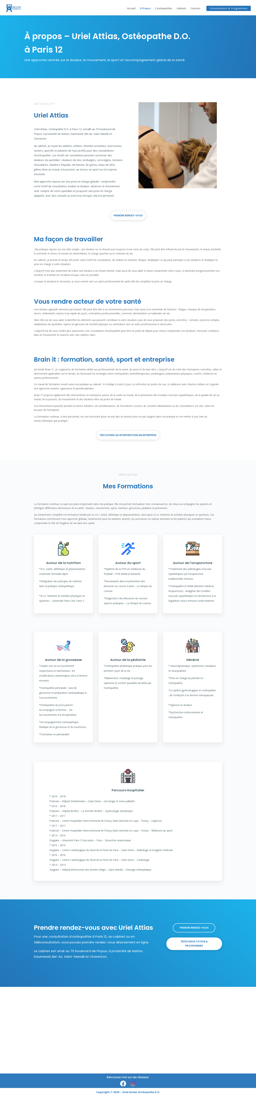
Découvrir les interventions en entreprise (128, 435)
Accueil (131, 8)
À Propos (145, 8)
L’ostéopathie (163, 8)
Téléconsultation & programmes (194, 943)
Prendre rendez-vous (194, 927)
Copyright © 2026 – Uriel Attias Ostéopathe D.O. (128, 1092)
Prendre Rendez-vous (128, 215)
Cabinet (181, 8)
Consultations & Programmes (229, 8)
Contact (195, 8)
